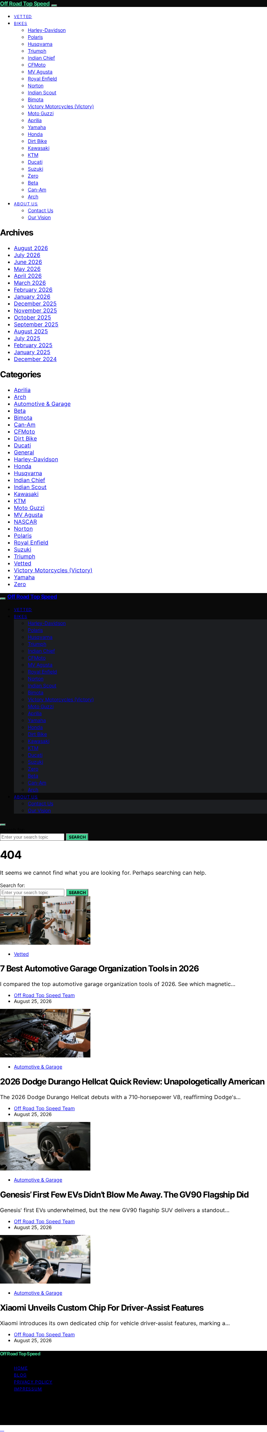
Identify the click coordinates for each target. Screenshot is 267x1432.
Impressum (28, 1388)
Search (77, 837)
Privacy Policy (33, 1381)
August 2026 (31, 248)
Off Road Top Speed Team (44, 995)
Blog (20, 1375)
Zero (33, 176)
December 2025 (35, 303)
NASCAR (25, 521)
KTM (33, 155)
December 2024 (35, 358)
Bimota (35, 99)
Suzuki (35, 169)
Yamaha (37, 127)
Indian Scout (42, 92)
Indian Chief (41, 58)
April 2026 (28, 275)
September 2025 (36, 324)
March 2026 (30, 282)
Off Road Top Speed (25, 3)
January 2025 (32, 352)
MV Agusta (40, 72)
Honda (35, 134)
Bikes (20, 23)
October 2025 (32, 317)
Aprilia (35, 120)
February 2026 (33, 289)
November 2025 (35, 310)
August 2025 (31, 331)
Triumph (37, 51)
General (24, 452)
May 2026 (27, 268)
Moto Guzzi (41, 113)
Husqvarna (40, 44)
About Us (26, 203)
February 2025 (33, 345)
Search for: (12, 830)
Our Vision (39, 217)
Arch (33, 196)
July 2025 (27, 338)
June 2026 (28, 261)
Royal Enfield (42, 79)
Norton (35, 85)
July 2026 (27, 254)
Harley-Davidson (47, 30)
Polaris (35, 37)
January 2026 (32, 296)
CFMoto (37, 65)
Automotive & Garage (42, 403)
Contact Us (40, 210)
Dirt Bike (37, 141)
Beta (33, 183)
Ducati (35, 162)
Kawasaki (38, 148)
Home (21, 1368)
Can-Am (37, 189)
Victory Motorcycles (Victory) (61, 106)
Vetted (23, 16)
